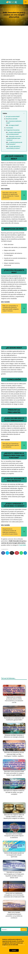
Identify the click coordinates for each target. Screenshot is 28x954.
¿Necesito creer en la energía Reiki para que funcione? (13, 138)
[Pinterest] (17, 553)
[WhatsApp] (21, 553)
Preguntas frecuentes (12, 130)
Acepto (14, 950)
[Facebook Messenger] (7, 553)
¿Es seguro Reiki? (14, 125)
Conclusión (9, 128)
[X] (12, 553)
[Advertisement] (14, 43)
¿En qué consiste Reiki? (13, 116)
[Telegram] (25, 553)
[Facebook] (3, 553)
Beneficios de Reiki (11, 119)
